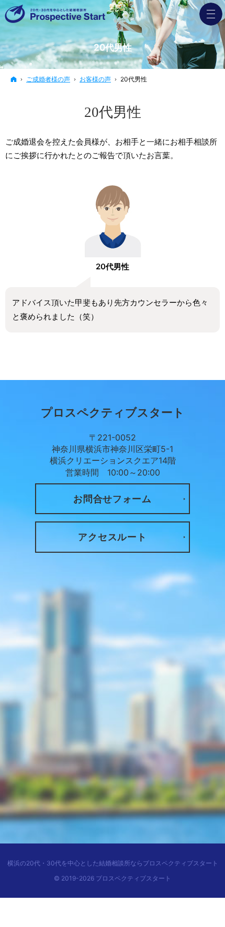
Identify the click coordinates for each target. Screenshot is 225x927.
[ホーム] (13, 79)
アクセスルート (112, 536)
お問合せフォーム (112, 498)
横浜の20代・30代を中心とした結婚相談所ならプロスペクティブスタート (112, 863)
